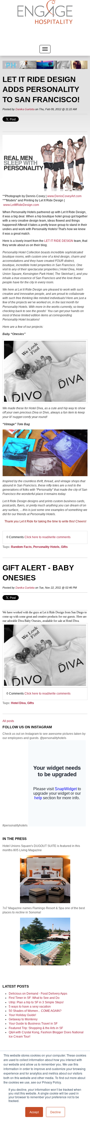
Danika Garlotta (25, 109)
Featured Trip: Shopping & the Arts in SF (36, 1028)
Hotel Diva (18, 703)
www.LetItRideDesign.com (21, 205)
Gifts (64, 547)
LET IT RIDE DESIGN (58, 241)
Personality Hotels (46, 547)
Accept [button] (34, 1112)
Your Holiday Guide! (22, 1015)
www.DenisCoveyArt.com (64, 196)
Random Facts (21, 547)
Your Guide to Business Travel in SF (33, 1023)
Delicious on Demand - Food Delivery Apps (38, 993)
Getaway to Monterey (23, 1019)
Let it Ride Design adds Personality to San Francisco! (41, 89)
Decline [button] (55, 1112)
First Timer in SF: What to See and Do (34, 998)
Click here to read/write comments (47, 537)
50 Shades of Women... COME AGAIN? (35, 1011)
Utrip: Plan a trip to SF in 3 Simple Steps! (36, 1002)
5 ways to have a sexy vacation (30, 1006)
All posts (8, 721)
